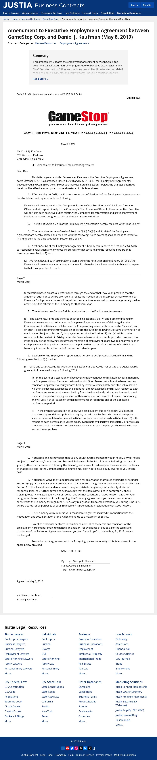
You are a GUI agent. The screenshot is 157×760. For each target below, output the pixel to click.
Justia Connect (29, 755)
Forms (15, 19)
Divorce (46, 649)
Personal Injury (50, 668)
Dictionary (121, 639)
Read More (39, 79)
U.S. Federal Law (16, 682)
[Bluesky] (85, 748)
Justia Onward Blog (126, 715)
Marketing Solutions (129, 13)
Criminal (46, 644)
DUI (44, 654)
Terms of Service (85, 755)
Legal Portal (46, 755)
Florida (45, 706)
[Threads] (81, 748)
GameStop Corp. (50, 19)
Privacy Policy (104, 755)
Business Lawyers (15, 644)
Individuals (49, 634)
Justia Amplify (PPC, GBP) (129, 710)
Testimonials (122, 720)
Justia (6, 19)
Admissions (121, 644)
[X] (90, 748)
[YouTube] (67, 748)
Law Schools (72, 13)
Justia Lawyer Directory (128, 691)
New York (47, 711)
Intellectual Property (90, 654)
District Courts (13, 711)
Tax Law (83, 668)
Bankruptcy (48, 639)
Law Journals (122, 658)
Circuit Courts (12, 706)
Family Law (48, 663)
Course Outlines (124, 654)
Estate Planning (51, 658)
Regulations (11, 696)
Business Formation (89, 639)
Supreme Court (13, 701)
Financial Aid (122, 649)
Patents (82, 706)
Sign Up (147, 5)
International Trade (89, 658)
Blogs (118, 663)
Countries (84, 716)
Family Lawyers (13, 663)
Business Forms (87, 696)
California (47, 701)
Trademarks (85, 711)
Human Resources (45, 43)
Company (61, 755)
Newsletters (107, 13)
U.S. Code (10, 691)
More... (8, 673)
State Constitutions (53, 686)
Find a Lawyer (11, 13)
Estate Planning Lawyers (19, 658)
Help (71, 755)
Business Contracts (30, 19)
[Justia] (17, 5)
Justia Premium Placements (131, 696)
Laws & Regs (90, 13)
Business (84, 634)
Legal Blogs (85, 691)
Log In (134, 5)
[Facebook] (72, 748)
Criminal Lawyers (14, 649)
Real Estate (84, 663)
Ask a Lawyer (30, 13)
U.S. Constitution (14, 686)
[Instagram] (76, 748)
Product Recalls (87, 701)
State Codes (48, 691)
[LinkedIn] (63, 748)
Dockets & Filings (14, 716)
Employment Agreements (74, 43)
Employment (85, 649)
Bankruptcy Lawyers (16, 639)
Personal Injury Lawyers (18, 668)
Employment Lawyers (17, 654)
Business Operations (90, 644)
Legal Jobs (84, 686)
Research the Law (51, 13)
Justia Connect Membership (131, 686)
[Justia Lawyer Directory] (94, 748)
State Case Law (50, 696)
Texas (45, 716)
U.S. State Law (51, 682)
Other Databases (89, 682)
